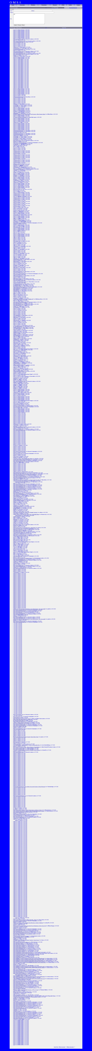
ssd (14, 536)
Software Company (17, 1011)
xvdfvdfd (15, 520)
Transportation (16, 572)
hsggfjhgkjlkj (15, 144)
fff (13, 146)
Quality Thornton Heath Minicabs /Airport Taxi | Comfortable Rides (26, 514)
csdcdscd (15, 505)
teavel (14, 373)
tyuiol (14, 358)
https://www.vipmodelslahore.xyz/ (19, 302)
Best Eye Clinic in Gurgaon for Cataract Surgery (22, 558)
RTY (14, 545)
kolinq (14, 615)
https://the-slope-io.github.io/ (18, 944)
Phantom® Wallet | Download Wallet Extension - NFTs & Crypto (25, 989)
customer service (16, 150)
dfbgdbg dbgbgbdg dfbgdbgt (18, 500)
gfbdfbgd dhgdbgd (16, 332)
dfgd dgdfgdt (15, 342)
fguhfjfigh (15, 111)
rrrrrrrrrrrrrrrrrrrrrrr (16, 48)
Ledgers (14, 172)
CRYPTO (15, 1019)
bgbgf (14, 510)
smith (14, 819)
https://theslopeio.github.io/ (18, 943)
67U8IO (14, 544)
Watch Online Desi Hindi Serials (19, 719)
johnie (14, 569)
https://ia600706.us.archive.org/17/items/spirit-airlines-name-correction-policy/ (28, 960)
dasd (14, 300)
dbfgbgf (14, 509)
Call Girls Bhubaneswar (17, 815)
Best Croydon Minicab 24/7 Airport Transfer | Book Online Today (25, 736)
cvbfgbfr (15, 521)
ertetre (14, 296)
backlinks (15, 176)
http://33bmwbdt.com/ (17, 303)
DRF (14, 294)
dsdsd (14, 979)
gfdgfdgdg (15, 104)
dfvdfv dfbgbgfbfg (16, 335)
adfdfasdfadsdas (16, 363)
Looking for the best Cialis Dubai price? (21, 480)
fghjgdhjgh (15, 359)
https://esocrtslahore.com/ (18, 39)
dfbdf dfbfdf (15, 267)
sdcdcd (14, 372)
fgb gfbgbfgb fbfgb (16, 284)
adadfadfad (15, 339)
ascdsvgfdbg (15, 105)
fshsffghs (15, 361)
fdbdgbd (14, 379)
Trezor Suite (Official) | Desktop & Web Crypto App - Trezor (24, 919)
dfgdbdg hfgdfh (16, 338)
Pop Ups (15, 445)
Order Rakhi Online (17, 530)
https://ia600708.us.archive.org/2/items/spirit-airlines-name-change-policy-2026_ (28, 959)
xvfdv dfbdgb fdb (16, 507)
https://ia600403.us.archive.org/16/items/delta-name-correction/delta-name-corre (29, 978)
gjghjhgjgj (15, 220)
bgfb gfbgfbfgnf (16, 492)
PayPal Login (16, 992)
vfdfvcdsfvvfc (16, 246)
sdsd (14, 547)
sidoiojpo (15, 331)
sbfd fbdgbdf (15, 355)
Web (14, 517)
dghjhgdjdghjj (15, 167)
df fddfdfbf (15, 265)
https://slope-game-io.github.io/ (19, 946)
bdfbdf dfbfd (15, 317)
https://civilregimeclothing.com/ (19, 954)
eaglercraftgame (18, 515)
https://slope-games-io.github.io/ (19, 945)
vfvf (14, 497)
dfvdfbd (14, 385)
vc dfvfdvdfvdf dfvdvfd (17, 283)
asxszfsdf (15, 138)
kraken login (15, 562)
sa (13, 549)
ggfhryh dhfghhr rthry (17, 499)
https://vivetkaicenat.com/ (18, 42)
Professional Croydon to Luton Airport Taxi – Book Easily (24, 527)
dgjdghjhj (15, 223)
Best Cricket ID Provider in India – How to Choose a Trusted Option (26, 747)
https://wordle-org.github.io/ (18, 812)
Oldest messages (70, 1046)
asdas (14, 293)
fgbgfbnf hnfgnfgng (17, 327)
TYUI (14, 297)
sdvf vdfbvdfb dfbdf (17, 328)
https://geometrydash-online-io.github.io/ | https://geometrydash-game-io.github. (28, 811)
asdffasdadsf (15, 345)
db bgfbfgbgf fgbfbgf (17, 285)
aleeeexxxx (15, 378)
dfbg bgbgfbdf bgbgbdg (17, 271)
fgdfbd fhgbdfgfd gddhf (17, 259)
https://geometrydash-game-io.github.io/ (21, 942)
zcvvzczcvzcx (16, 377)
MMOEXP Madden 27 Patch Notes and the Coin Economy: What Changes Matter (29, 114)
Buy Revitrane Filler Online (18, 720)
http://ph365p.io (16, 307)
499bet (14, 218)
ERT (14, 542)
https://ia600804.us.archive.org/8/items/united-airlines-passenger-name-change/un (29, 961)
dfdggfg (14, 491)
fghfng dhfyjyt (16, 349)
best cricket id (16, 742)
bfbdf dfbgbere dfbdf (17, 278)
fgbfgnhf (15, 382)
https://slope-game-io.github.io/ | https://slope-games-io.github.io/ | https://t (27, 810)
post (14, 1020)
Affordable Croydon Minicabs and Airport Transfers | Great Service (26, 940)
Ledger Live (15, 47)
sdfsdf (14, 428)
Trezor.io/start (16, 717)
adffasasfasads (16, 320)
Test (14, 190)
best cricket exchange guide (19, 748)
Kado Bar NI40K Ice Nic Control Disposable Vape (23, 995)
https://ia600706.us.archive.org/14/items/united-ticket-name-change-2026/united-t (29, 976)
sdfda (14, 237)
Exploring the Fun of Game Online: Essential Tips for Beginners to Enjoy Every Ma (29, 925)
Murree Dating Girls (17, 991)
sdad (14, 145)
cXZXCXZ (15, 368)
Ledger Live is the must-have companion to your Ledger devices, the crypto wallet (29, 608)
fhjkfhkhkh (15, 165)
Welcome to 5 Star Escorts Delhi (19, 529)
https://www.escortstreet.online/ (19, 222)
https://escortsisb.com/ (17, 406)
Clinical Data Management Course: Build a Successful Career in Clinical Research (29, 786)
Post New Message (73, 7)
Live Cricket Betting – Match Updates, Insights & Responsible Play (26, 745)
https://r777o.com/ (16, 189)
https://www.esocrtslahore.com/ (19, 1006)
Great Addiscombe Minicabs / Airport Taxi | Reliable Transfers (25, 512)
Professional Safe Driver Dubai (19, 531)
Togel (14, 993)
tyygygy (14, 209)
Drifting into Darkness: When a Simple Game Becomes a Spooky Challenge (28, 922)
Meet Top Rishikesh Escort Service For (21, 931)
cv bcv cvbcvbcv (16, 325)
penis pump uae (16, 495)
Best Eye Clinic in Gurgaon (18, 934)
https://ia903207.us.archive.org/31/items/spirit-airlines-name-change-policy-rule (28, 966)
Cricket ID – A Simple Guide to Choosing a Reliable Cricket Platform (26, 750)
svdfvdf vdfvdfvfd (16, 330)
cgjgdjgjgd (15, 170)
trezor (14, 168)
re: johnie (15, 808)
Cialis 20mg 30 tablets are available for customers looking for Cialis (26, 479)
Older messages (62, 1046)
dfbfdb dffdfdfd (16, 261)
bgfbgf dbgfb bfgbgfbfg (17, 275)
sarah (14, 59)
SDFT (14, 336)
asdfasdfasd (15, 113)
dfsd (14, 340)
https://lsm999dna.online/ (18, 975)
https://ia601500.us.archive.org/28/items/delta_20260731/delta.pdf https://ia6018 (29, 967)
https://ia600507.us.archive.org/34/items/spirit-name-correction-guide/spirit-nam (28, 958)
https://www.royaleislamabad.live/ (19, 142)
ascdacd (15, 523)
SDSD (14, 295)
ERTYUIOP (15, 539)
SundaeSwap (16, 180)
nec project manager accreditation (20, 117)
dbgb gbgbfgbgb (16, 288)
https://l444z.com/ (16, 226)
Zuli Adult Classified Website (19, 405)
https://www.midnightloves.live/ (19, 474)
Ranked (14, 55)
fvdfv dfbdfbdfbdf (16, 315)
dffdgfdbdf (15, 519)
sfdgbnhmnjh (15, 392)
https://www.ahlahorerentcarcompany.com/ (21, 718)
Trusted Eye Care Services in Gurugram (21, 936)
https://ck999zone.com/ (18, 496)
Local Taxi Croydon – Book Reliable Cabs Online (22, 458)
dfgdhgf (14, 498)
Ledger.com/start (16, 516)
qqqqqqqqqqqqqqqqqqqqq (18, 49)
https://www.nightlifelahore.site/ (19, 41)
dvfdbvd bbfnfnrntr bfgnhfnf (18, 365)
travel (14, 29)
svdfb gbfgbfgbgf (16, 490)
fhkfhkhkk (15, 175)
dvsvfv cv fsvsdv (16, 369)
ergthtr (14, 522)
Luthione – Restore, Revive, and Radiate (21, 722)
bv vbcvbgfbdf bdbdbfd (17, 326)
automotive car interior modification (20, 476)
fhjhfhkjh (15, 211)
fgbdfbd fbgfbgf (16, 362)
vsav (14, 171)
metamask (15, 132)
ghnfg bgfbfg (15, 352)
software (15, 561)
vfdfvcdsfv (15, 249)
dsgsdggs (15, 298)
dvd (14, 243)
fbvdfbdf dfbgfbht (16, 508)
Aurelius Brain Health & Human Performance (22, 459)
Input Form (56, 1046)
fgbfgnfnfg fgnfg (16, 290)
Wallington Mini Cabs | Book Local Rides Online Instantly (24, 473)
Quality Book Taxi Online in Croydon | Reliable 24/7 (23, 299)
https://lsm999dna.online (18, 937)
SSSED (14, 541)
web (14, 208)
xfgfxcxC (15, 166)
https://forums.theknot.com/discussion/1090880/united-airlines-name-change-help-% (29, 962)
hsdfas (14, 318)
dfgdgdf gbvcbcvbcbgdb (18, 506)
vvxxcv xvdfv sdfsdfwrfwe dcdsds (20, 281)
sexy (14, 196)
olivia (14, 40)
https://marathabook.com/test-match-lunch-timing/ (23, 952)
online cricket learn (17, 744)
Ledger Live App (16, 471)
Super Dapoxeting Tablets (18, 532)
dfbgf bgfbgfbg (16, 289)
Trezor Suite (15, 403)
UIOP (14, 543)
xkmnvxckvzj (16, 143)
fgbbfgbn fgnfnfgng (17, 334)
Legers (14, 207)
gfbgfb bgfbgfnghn (16, 287)
